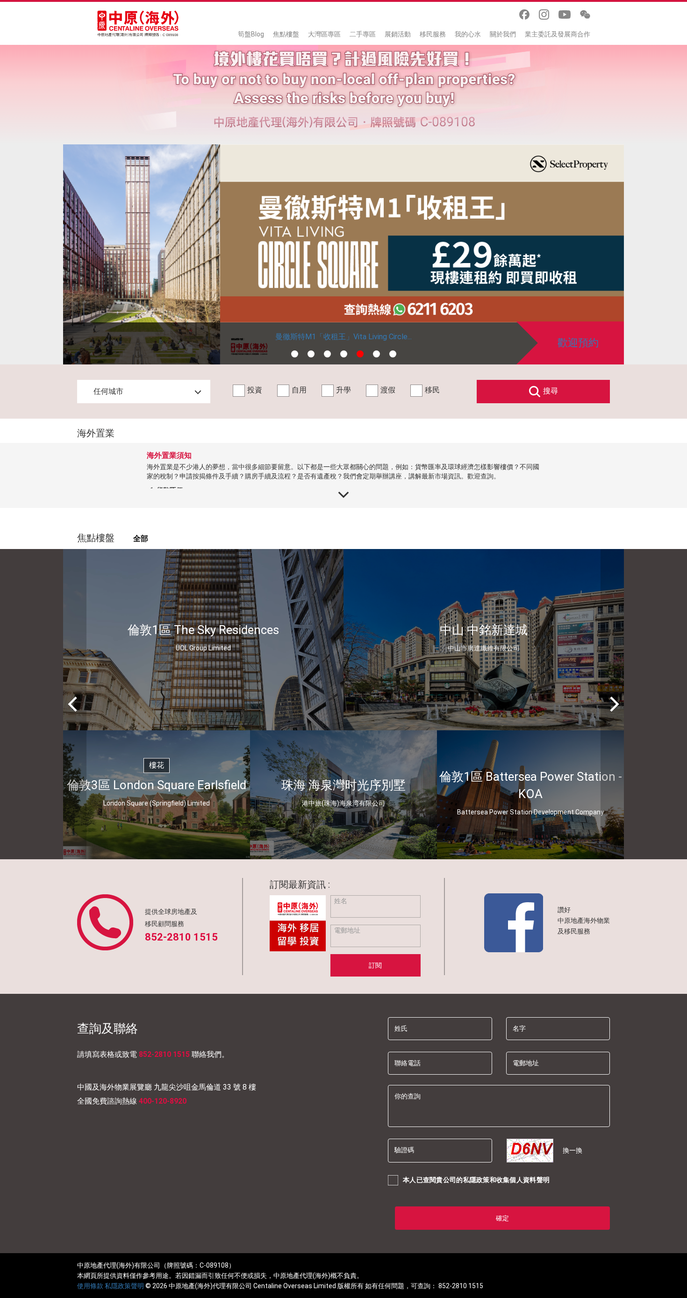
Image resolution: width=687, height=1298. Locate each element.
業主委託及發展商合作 (557, 34)
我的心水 (468, 34)
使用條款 (90, 1286)
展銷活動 (398, 34)
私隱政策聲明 (124, 1286)
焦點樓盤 (286, 34)
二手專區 (363, 34)
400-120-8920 (162, 1101)
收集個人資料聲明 (523, 1180)
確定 (502, 1218)
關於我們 (503, 34)
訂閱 (375, 965)
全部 (140, 538)
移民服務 (433, 34)
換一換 (572, 1150)
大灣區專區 (324, 34)
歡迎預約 (578, 343)
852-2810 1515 (181, 937)
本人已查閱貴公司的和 (476, 1180)
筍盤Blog (251, 34)
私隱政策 (476, 1180)
